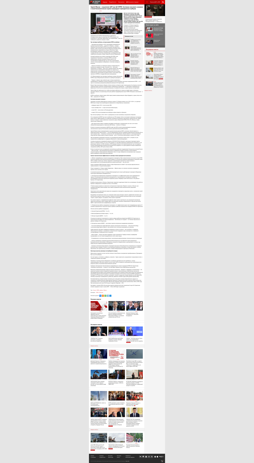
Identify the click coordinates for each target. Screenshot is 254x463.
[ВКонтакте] (100, 296)
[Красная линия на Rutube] (152, 457)
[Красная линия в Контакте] (140, 457)
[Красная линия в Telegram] (143, 457)
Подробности (112, 2)
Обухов (105, 290)
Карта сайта (127, 461)
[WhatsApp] (105, 296)
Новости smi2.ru (94, 346)
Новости (105, 2)
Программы (121, 2)
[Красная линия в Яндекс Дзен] (146, 457)
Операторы (101, 455)
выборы (101, 290)
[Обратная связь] (146, 2)
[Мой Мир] (110, 296)
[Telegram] (108, 296)
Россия (94, 290)
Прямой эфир (110, 457)
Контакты (92, 455)
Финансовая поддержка (130, 457)
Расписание (110, 455)
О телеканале (93, 457)
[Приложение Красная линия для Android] (155, 457)
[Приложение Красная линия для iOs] (157, 457)
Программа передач (133, 2)
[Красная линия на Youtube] (149, 457)
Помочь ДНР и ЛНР (155, 2)
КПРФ (97, 290)
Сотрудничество (102, 457)
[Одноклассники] (103, 296)
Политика (101, 292)
